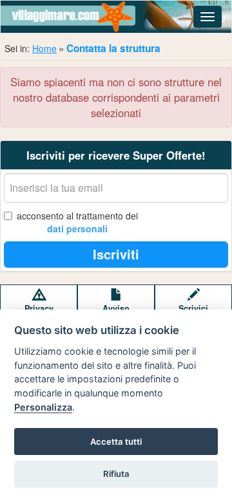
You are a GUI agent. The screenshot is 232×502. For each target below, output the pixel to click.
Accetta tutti (116, 441)
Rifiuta (116, 474)
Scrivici (193, 308)
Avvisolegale (116, 314)
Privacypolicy (38, 314)
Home (44, 48)
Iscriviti (116, 254)
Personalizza (43, 407)
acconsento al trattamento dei (77, 222)
